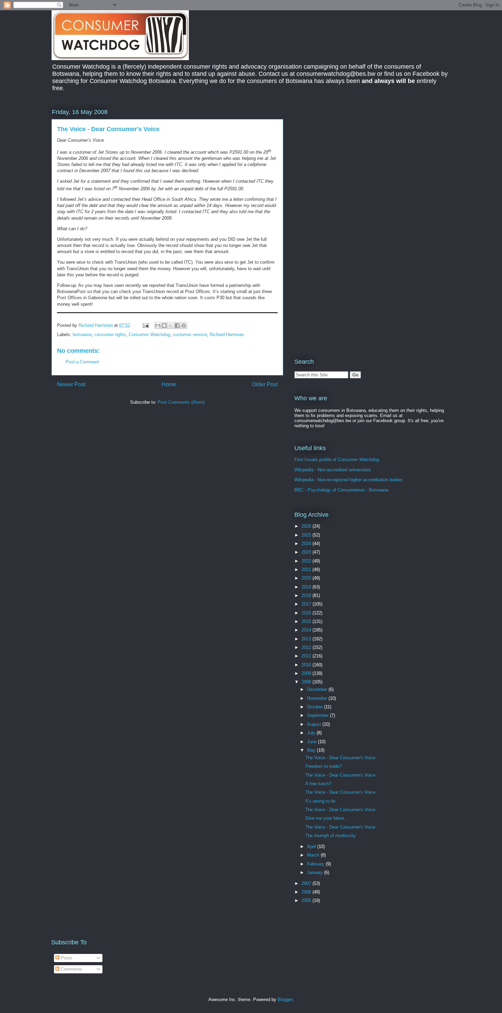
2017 (307, 604)
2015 (307, 621)
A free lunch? (318, 783)
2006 (307, 891)
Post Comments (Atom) (181, 402)
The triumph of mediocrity (330, 835)
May (312, 750)
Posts (65, 957)
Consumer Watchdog (149, 334)
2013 (307, 638)
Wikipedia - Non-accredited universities (332, 469)
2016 (307, 612)
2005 (307, 900)
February (316, 863)
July (312, 732)
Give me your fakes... (326, 818)
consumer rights (110, 334)
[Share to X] (170, 325)
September (318, 715)
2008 (307, 681)
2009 (307, 673)
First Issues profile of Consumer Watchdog (336, 459)
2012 (307, 647)
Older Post (265, 384)
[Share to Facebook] (177, 325)
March (314, 855)
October (315, 706)
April (312, 846)
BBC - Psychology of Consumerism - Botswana (341, 489)
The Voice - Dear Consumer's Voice (340, 757)
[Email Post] (145, 325)
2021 (307, 569)
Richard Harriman (227, 334)
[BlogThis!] (164, 325)
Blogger (285, 999)
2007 (307, 883)
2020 (307, 578)
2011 (307, 655)
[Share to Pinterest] (183, 325)
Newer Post (71, 384)
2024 (307, 543)
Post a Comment (82, 361)
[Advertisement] (351, 155)
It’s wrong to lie (320, 801)
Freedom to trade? (323, 766)
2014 (307, 630)
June (312, 741)
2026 (307, 526)
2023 (307, 552)
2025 (307, 535)
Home (169, 384)
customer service (190, 334)
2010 (307, 664)
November (318, 698)
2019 (307, 586)
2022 (307, 561)
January (315, 872)
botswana (82, 334)
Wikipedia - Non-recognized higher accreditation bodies (348, 479)
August (314, 724)
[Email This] (157, 325)
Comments (70, 969)
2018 (307, 595)
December (318, 689)
